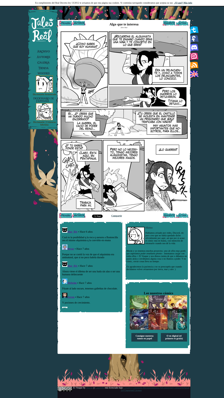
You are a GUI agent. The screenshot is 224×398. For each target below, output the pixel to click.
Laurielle (99, 388)
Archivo (43, 51)
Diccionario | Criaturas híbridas (44, 123)
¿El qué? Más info (183, 3)
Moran (89, 388)
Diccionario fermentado (44, 94)
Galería (43, 62)
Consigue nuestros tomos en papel (144, 337)
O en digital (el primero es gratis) (174, 337)
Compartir (116, 216)
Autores (43, 57)
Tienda (43, 68)
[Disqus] (91, 267)
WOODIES (44, 73)
